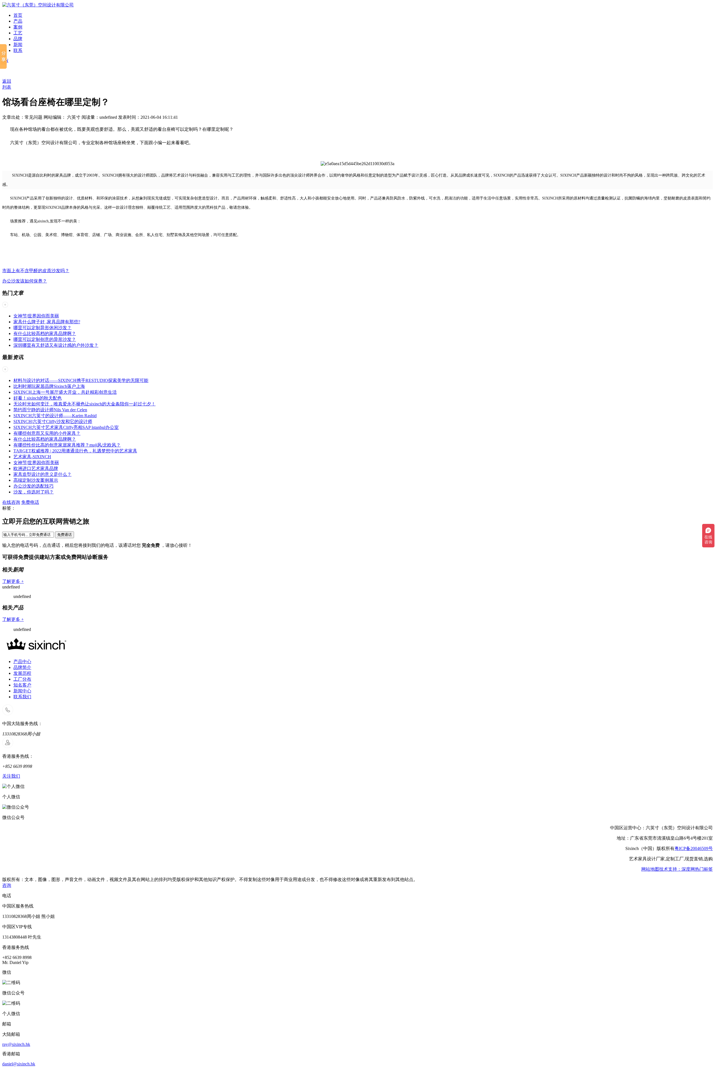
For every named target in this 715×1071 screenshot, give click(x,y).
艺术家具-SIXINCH (32, 456)
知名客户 (22, 685)
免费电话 (30, 502)
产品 (17, 21)
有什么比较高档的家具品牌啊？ (44, 333)
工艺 (17, 32)
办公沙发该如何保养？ (24, 281)
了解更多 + (13, 581)
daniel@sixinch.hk (18, 1063)
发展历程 (22, 673)
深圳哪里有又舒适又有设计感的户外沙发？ (55, 345)
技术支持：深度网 (677, 869)
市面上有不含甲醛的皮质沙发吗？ (35, 270)
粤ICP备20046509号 (694, 848)
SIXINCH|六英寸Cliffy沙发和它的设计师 (52, 421)
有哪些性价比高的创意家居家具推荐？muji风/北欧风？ (67, 445)
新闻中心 (22, 690)
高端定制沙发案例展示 (35, 480)
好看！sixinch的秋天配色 (37, 398)
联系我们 (22, 696)
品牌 (17, 38)
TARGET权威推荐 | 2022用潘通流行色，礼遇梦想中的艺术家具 (75, 450)
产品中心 (22, 661)
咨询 (6, 885)
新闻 (17, 44)
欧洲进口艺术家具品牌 (35, 468)
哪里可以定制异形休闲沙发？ (42, 327)
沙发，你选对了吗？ (33, 492)
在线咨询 (11, 502)
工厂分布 (22, 679)
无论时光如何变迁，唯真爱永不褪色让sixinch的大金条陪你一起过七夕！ (84, 404)
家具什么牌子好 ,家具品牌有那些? (46, 321)
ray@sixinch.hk (16, 1044)
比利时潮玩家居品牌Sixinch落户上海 (49, 386)
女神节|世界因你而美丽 (36, 316)
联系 (17, 50)
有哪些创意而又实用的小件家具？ (46, 433)
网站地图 (650, 869)
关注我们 (11, 776)
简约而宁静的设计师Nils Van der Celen (50, 409)
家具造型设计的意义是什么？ (42, 474)
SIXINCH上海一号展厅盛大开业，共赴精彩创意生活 (65, 392)
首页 (17, 15)
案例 (17, 27)
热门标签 (704, 869)
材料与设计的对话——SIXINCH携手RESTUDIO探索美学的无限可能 (80, 380)
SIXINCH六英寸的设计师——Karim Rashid (55, 415)
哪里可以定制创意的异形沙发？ (44, 339)
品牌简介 (22, 667)
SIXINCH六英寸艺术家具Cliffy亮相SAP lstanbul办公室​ (66, 427)
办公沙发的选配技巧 (33, 486)
